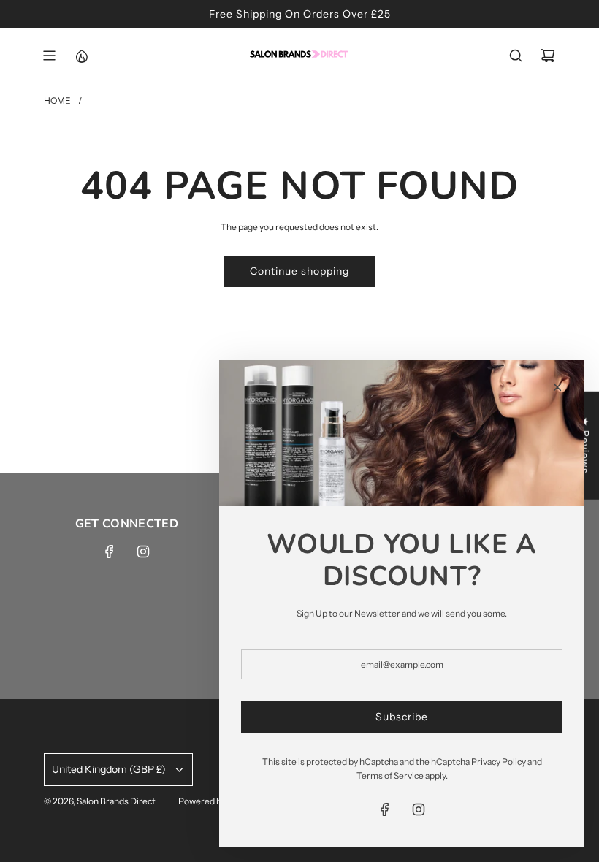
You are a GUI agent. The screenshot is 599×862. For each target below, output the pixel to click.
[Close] (557, 387)
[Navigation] (49, 55)
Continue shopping (299, 271)
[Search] (516, 55)
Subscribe (401, 716)
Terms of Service (390, 775)
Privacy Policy (498, 761)
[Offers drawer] (81, 55)
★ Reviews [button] (585, 445)
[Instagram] (143, 551)
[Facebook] (110, 551)
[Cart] (548, 55)
